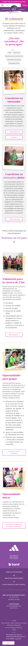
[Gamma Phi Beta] (14, 557)
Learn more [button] (18, 638)
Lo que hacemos (5, 9)
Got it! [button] (8, 643)
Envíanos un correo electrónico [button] (14, 452)
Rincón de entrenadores (14, 578)
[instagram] (9, 616)
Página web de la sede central (14, 584)
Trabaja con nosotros (14, 572)
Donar (24, 5)
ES (7, 5)
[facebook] (19, 616)
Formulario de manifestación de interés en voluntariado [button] (14, 525)
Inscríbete (22, 9)
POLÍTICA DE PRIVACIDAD (14, 625)
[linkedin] (12, 616)
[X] (15, 616)
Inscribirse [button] (14, 137)
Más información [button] (15, 132)
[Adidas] (14, 547)
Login (14, 629)
